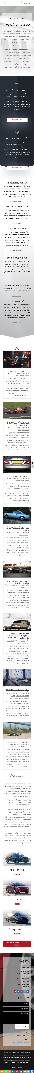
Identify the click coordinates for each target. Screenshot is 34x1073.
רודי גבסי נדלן (21, 1060)
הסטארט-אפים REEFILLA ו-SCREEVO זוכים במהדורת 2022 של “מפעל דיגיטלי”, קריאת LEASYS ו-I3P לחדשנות (17, 636)
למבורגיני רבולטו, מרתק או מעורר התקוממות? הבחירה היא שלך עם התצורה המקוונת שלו (18, 424)
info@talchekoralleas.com (21, 1042)
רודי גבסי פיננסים (15, 1062)
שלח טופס (22, 1026)
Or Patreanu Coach (26, 1055)
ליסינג (19, 430)
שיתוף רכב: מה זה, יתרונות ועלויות (17, 742)
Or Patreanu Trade (17, 1057)
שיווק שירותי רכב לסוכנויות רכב (18, 476)
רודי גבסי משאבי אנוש (14, 1064)
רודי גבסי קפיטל (7, 1060)
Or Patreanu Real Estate (8, 1057)
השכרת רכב (25, 430)
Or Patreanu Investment (17, 1055)
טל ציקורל (9, 373)
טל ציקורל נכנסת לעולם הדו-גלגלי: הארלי (17, 690)
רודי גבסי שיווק (22, 1064)
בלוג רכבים (25, 376)
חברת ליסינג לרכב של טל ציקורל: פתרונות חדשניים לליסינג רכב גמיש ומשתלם (17, 529)
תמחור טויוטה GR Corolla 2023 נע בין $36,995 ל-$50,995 (18, 582)
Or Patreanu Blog (16, 1052)
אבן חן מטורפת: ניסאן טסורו (19, 371)
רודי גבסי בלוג (15, 1060)
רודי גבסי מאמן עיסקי (24, 1062)
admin (23, 373)
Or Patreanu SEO (25, 1057)
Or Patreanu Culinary (8, 1052)
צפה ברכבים (17, 120)
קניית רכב (19, 376)
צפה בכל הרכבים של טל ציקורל (17, 944)
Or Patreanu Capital (25, 1052)
